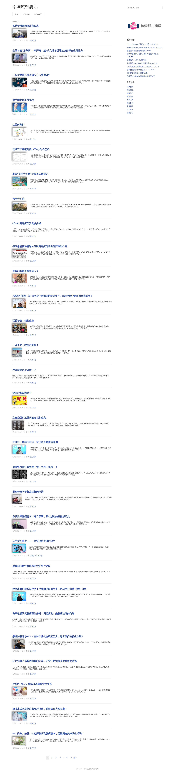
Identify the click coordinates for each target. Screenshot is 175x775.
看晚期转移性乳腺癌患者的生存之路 (31, 565)
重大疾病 (130, 96)
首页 (16, 14)
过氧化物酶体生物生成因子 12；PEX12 (141, 70)
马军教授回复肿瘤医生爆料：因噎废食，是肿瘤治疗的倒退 (43, 613)
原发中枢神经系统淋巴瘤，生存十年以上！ (35, 467)
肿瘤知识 (130, 93)
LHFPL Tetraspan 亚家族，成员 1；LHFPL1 (142, 44)
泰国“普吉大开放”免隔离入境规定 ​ (30, 174)
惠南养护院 (18, 198)
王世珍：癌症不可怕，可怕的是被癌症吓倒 (35, 442)
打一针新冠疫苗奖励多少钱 (26, 223)
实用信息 (33, 40)
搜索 (160, 7)
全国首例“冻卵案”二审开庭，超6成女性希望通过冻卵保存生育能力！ (48, 50)
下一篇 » (74, 758)
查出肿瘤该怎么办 (22, 392)
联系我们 (26, 14)
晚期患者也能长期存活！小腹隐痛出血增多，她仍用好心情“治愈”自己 (49, 588)
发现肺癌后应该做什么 (24, 369)
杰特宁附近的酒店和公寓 (25, 25)
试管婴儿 (33, 556)
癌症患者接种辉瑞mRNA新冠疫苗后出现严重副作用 (39, 246)
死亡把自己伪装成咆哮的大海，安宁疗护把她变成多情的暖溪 (44, 661)
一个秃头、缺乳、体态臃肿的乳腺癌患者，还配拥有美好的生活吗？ (48, 733)
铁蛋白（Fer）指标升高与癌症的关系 (32, 684)
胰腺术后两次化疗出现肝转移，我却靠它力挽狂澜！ (39, 708)
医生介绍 (130, 113)
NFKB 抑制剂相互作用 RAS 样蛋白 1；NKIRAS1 (144, 47)
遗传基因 (130, 99)
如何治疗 (38, 14)
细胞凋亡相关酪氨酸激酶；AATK (139, 51)
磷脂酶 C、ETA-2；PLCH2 (136, 60)
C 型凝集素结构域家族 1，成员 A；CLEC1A (143, 66)
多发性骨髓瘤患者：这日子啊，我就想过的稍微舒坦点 (41, 516)
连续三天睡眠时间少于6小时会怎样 (31, 149)
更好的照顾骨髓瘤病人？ (25, 271)
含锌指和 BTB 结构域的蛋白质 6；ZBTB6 (142, 63)
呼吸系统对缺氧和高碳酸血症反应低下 (141, 76)
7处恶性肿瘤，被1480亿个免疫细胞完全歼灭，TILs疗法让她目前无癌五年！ (52, 295)
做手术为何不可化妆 (23, 99)
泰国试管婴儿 (25, 6)
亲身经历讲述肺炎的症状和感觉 (29, 417)
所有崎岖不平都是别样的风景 (27, 491)
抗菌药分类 (18, 124)
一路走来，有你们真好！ (25, 345)
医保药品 (130, 106)
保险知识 (130, 90)
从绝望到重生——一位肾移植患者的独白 (33, 541)
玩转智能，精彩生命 (23, 320)
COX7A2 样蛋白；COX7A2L (137, 73)
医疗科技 (130, 103)
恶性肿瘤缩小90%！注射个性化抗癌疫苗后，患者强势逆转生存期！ (48, 636)
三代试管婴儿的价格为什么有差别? (31, 75)
